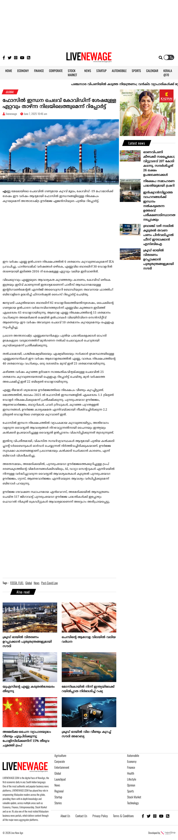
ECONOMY (23, 71)
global (28, 583)
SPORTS (136, 71)
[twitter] (149, 816)
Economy (131, 761)
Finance (131, 767)
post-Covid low (49, 583)
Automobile (133, 755)
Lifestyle (131, 779)
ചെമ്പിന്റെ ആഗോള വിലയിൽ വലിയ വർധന (89, 639)
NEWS (87, 71)
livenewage (11, 114)
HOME (8, 71)
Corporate (59, 761)
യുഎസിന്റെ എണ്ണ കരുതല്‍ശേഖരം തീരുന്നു (29, 689)
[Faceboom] (4, 57)
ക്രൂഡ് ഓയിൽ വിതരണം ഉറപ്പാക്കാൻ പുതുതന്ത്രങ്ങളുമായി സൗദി (27, 641)
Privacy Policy (100, 816)
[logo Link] (89, 60)
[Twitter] (9, 57)
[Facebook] (143, 816)
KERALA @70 (167, 73)
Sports (130, 791)
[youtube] (161, 816)
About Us (65, 816)
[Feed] (167, 816)
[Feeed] (28, 57)
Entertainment (61, 767)
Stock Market (134, 797)
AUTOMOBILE (119, 71)
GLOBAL (10, 92)
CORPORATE (56, 71)
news (36, 583)
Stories (58, 803)
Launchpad (60, 779)
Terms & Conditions (123, 816)
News (57, 785)
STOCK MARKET (72, 73)
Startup (58, 797)
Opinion (131, 785)
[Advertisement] (89, 24)
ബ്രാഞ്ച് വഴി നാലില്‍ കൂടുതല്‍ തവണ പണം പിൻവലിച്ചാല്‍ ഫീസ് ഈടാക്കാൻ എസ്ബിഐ (158, 235)
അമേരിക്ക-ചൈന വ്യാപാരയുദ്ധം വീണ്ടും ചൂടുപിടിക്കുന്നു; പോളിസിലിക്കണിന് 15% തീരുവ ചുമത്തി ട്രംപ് (27, 739)
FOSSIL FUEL (17, 583)
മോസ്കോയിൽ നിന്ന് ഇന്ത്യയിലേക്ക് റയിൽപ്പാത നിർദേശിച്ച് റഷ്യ (88, 689)
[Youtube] (22, 57)
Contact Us (81, 816)
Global (57, 773)
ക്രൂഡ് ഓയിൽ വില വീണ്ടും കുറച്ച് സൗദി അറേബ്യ (86, 734)
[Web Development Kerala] (168, 833)
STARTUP (101, 71)
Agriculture (60, 755)
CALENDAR (152, 71)
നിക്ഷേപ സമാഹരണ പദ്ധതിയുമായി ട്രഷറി (159, 183)
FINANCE (39, 71)
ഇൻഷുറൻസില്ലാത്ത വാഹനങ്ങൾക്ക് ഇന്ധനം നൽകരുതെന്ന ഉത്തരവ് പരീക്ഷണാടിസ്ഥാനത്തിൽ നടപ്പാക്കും (159, 206)
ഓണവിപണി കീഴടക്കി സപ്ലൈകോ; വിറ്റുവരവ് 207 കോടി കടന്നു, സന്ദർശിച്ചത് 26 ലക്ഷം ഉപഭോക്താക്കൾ (159, 163)
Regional (59, 791)
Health (130, 773)
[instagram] (154, 816)
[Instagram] (15, 57)
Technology (133, 803)
